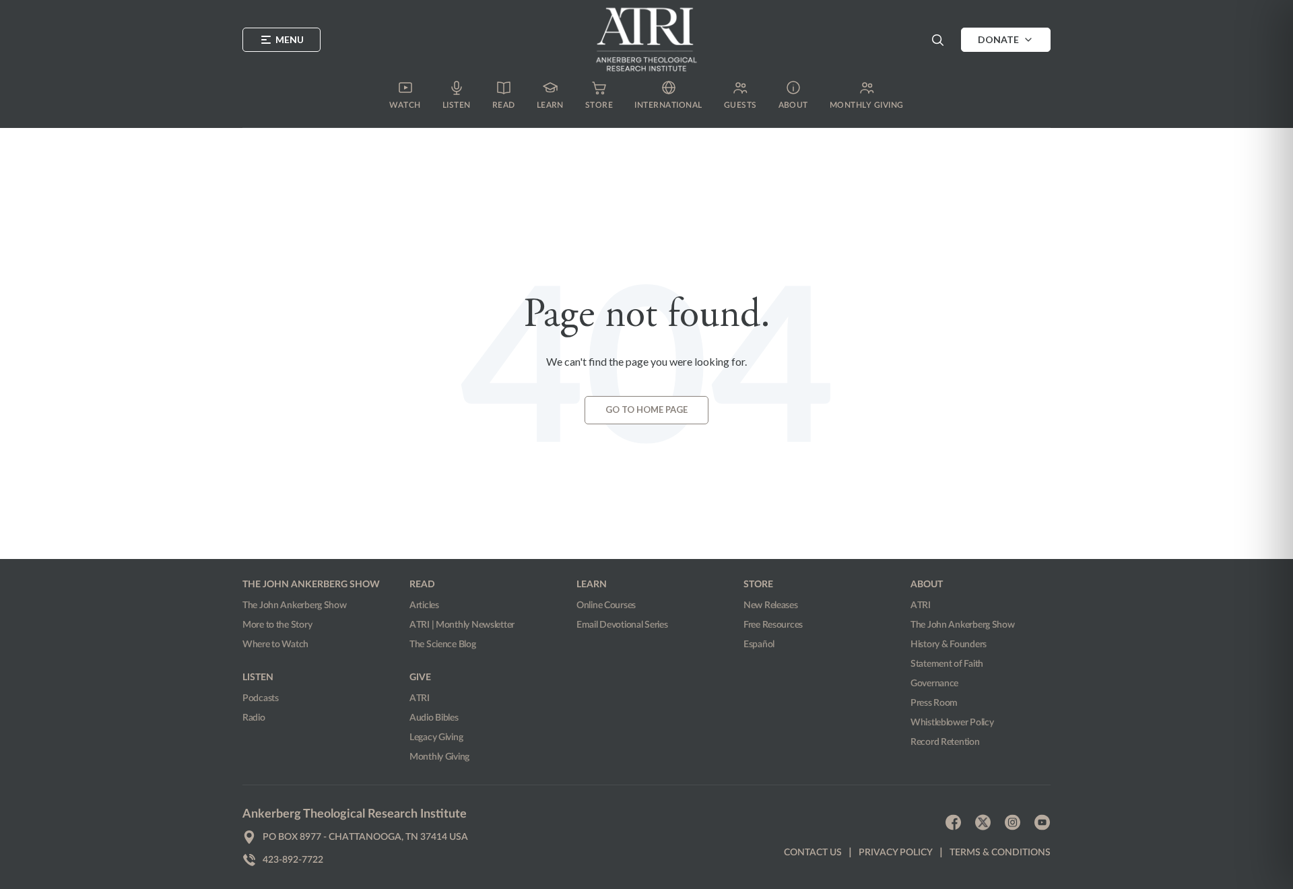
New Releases (770, 605)
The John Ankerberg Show (294, 605)
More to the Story (277, 625)
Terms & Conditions (1000, 852)
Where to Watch (275, 644)
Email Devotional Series (622, 625)
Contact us (813, 852)
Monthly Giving (439, 757)
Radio (253, 718)
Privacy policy (896, 852)
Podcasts (260, 698)
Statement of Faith (946, 664)
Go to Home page (646, 409)
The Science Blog (442, 644)
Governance (934, 683)
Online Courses (606, 605)
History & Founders (948, 644)
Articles (424, 605)
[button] (937, 40)
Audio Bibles (434, 718)
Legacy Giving (436, 737)
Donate (998, 39)
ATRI (419, 698)
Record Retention (945, 742)
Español (758, 644)
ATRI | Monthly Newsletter (462, 625)
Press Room (934, 703)
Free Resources (773, 625)
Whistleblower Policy (951, 722)
